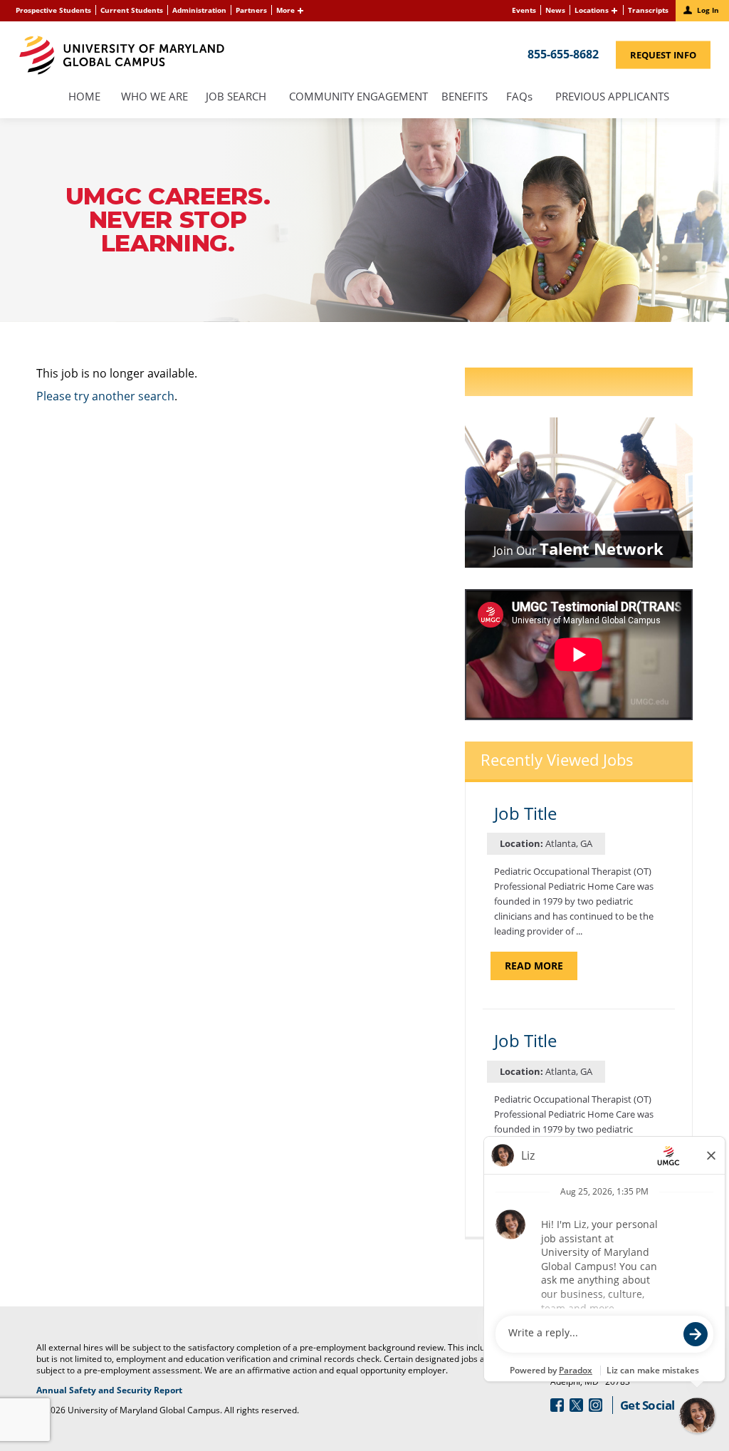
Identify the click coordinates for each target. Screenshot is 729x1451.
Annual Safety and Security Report (127, 1390)
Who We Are (154, 97)
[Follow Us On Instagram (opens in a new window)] (595, 1405)
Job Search (236, 97)
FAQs (519, 97)
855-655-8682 (563, 53)
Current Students (131, 10)
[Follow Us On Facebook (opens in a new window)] (557, 1405)
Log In (708, 10)
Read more (541, 969)
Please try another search (105, 396)
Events (524, 10)
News (555, 10)
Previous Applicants (616, 97)
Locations (592, 10)
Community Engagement (358, 97)
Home (84, 97)
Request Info (670, 57)
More (285, 10)
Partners (251, 10)
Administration (199, 10)
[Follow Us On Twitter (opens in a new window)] (576, 1405)
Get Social (647, 1405)
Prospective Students (53, 10)
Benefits (464, 97)
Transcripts (648, 10)
